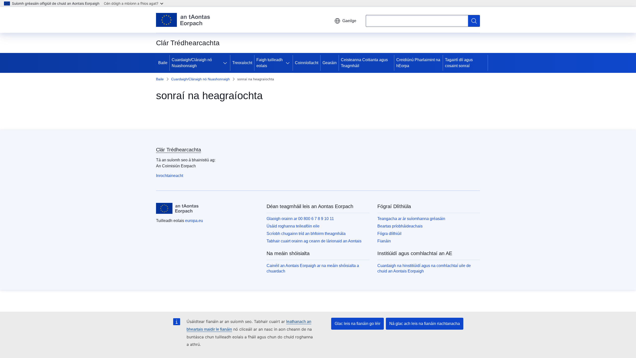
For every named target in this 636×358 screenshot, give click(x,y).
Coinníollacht (306, 63)
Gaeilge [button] (349, 21)
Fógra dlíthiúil (389, 233)
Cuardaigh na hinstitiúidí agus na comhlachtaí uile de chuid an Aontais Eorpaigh (424, 268)
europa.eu (194, 221)
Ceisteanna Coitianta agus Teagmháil (364, 63)
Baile (162, 63)
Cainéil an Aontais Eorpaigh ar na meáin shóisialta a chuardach (313, 268)
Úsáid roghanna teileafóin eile (293, 226)
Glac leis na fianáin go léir (357, 323)
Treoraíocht (242, 63)
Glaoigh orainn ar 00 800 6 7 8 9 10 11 (300, 219)
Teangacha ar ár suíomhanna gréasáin (411, 219)
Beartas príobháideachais (400, 226)
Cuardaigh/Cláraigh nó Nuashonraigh (192, 63)
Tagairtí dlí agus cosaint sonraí (459, 63)
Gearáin (329, 63)
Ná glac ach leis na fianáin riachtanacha (424, 323)
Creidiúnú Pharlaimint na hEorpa (418, 63)
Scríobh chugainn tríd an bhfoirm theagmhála (306, 233)
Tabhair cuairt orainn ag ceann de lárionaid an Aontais (314, 241)
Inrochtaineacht (169, 176)
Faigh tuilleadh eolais (269, 63)
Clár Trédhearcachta (178, 149)
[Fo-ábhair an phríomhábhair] (226, 63)
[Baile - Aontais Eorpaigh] (183, 20)
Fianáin (384, 241)
